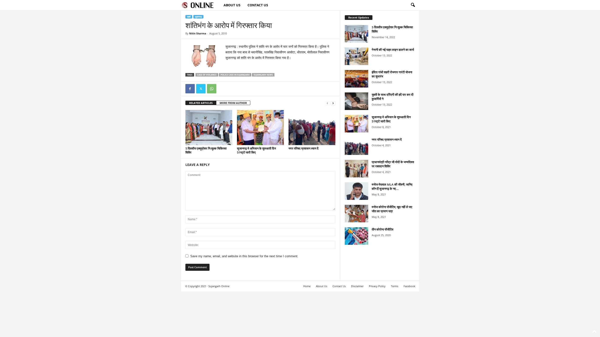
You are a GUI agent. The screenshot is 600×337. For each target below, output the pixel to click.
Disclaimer (357, 286)
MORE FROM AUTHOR (233, 103)
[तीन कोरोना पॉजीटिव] (356, 236)
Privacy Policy (377, 286)
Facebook (409, 286)
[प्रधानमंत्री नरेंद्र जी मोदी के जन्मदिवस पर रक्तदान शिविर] (356, 168)
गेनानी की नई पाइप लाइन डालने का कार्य (393, 50)
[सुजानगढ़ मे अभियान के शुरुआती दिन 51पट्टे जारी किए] (260, 127)
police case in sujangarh (235, 74)
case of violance (207, 74)
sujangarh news (263, 74)
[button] (413, 5)
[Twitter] (201, 88)
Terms (394, 286)
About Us (232, 5)
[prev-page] (327, 103)
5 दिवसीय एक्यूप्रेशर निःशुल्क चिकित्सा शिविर (206, 150)
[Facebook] (190, 88)
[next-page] (333, 103)
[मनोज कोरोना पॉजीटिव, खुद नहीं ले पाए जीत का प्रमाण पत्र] (356, 213)
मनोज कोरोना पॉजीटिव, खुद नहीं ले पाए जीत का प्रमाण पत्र (392, 209)
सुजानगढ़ (198, 16)
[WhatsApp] (211, 88)
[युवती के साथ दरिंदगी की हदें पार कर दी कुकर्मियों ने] (356, 101)
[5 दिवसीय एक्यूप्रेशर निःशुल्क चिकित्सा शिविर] (208, 127)
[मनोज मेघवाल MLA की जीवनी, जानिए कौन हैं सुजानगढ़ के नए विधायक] (356, 191)
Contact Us (258, 5)
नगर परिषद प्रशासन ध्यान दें (304, 148)
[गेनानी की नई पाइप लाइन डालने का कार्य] (356, 56)
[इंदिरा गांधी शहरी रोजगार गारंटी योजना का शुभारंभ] (356, 79)
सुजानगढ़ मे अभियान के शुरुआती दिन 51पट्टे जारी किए (256, 150)
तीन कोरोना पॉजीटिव (382, 229)
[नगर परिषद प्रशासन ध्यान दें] (312, 127)
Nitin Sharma (197, 33)
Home (307, 286)
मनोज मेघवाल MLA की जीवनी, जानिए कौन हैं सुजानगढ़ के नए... (392, 186)
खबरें (189, 16)
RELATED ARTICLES (201, 103)
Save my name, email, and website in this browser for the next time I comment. (244, 256)
